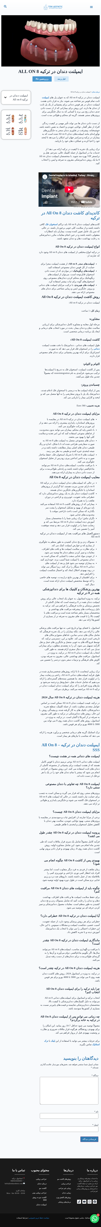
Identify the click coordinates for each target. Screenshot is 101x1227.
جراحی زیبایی (66, 1184)
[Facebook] (95, 1202)
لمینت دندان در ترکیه (8, 131)
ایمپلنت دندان (41, 1205)
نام (96, 1112)
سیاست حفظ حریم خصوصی (39, 1218)
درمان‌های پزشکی (64, 1202)
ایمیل (95, 1125)
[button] (91, 7)
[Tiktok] (79, 1202)
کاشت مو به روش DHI (39, 1198)
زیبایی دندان (66, 1193)
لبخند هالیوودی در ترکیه (20, 131)
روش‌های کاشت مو (64, 1179)
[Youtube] (84, 1202)
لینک (52, 1041)
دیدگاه (95, 1075)
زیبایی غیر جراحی (64, 1188)
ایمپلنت (45, 97)
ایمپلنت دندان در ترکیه (21, 118)
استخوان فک (51, 224)
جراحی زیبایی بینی (39, 1193)
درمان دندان (96, 92)
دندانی (96, 348)
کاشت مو (43, 1188)
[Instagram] (90, 1202)
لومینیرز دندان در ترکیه (8, 118)
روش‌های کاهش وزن (63, 1197)
